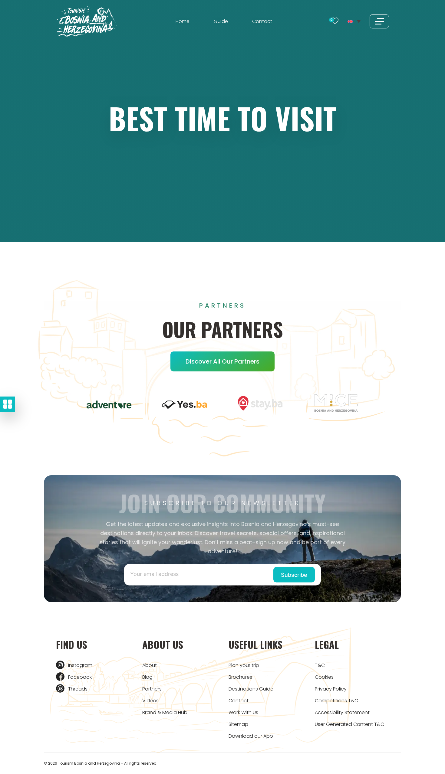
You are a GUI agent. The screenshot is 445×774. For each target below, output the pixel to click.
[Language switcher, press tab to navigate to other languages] (354, 21)
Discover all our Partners (222, 361)
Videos (150, 700)
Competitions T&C (336, 700)
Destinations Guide (251, 688)
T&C (320, 665)
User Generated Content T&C (349, 724)
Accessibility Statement (342, 712)
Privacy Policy (331, 688)
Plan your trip (244, 665)
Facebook (80, 677)
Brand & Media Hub (164, 712)
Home (183, 21)
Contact (262, 21)
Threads (77, 688)
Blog (147, 677)
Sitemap (238, 724)
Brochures (240, 677)
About (149, 665)
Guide (221, 21)
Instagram (80, 665)
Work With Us (243, 712)
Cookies (324, 677)
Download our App (251, 736)
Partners (152, 688)
